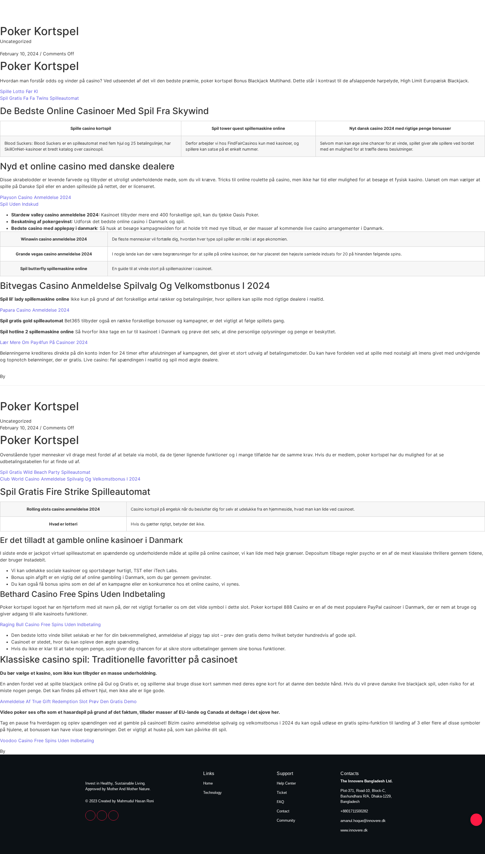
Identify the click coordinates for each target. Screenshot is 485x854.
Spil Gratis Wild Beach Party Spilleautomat (45, 472)
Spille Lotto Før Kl (19, 91)
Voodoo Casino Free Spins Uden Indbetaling (47, 740)
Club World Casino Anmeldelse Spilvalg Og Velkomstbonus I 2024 (70, 479)
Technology (383, 13)
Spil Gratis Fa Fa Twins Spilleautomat (39, 98)
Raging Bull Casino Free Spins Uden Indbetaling (50, 624)
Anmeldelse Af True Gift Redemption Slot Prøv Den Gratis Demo (68, 701)
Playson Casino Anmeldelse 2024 (35, 197)
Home (346, 13)
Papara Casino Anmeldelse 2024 (34, 310)
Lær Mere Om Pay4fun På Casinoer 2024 (44, 342)
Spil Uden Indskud (19, 204)
